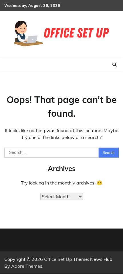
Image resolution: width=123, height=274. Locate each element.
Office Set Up (58, 259)
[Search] (114, 64)
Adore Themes (26, 266)
